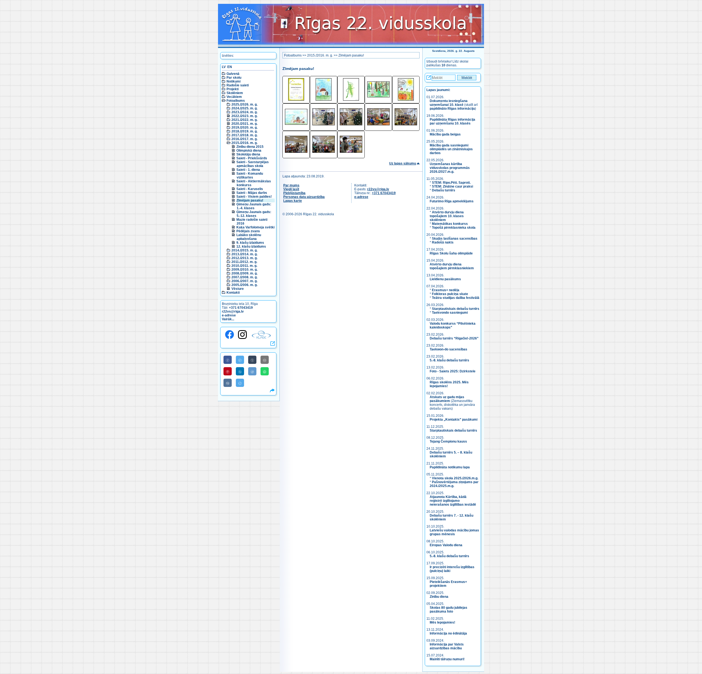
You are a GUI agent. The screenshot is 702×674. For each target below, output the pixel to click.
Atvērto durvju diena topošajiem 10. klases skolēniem (447, 216)
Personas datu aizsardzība (304, 197)
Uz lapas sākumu (402, 163)
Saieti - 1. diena (248, 170)
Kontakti (233, 292)
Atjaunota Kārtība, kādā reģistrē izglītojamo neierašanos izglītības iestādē (453, 500)
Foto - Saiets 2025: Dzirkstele (452, 371)
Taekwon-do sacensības (448, 349)
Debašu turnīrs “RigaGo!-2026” (454, 338)
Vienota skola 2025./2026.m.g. (455, 478)
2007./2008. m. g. (244, 277)
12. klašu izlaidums (251, 246)
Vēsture (237, 289)
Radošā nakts (443, 242)
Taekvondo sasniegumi (450, 313)
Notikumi (233, 81)
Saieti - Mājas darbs (251, 193)
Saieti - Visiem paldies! (254, 197)
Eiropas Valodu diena (446, 545)
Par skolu (234, 78)
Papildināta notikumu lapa (450, 467)
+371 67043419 (241, 308)
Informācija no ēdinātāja (448, 633)
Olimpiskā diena (248, 150)
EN (229, 67)
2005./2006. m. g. (244, 285)
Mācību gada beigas (446, 134)
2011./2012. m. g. (244, 262)
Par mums (291, 185)
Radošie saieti (238, 85)
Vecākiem (234, 97)
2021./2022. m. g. (244, 120)
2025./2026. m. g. (244, 104)
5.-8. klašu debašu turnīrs (450, 360)
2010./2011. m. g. (244, 266)
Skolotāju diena (248, 154)
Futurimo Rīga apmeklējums (452, 201)
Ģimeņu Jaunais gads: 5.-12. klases (253, 214)
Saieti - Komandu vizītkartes (249, 175)
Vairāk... (228, 319)
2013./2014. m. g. (244, 254)
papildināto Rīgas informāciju (452, 109)
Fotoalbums (236, 101)
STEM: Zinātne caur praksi (452, 186)
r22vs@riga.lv (233, 311)
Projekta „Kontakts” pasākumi (453, 419)
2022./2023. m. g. (244, 116)
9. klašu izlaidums (250, 243)
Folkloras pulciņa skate (450, 294)
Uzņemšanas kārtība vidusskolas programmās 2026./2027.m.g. (450, 168)
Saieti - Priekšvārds (251, 158)
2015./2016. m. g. (244, 143)
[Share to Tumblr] (252, 360)
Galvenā (233, 74)
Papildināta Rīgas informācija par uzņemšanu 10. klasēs (452, 121)
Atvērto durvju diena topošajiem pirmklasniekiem (452, 266)
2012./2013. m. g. (244, 258)
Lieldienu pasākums (445, 279)
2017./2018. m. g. (244, 135)
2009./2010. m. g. (244, 269)
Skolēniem (235, 93)
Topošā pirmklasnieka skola (453, 228)
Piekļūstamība (294, 193)
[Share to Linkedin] (240, 371)
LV (224, 67)
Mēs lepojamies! (442, 622)
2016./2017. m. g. (244, 139)
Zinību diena (439, 597)
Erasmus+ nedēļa (445, 290)
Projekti (233, 89)
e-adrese (229, 315)
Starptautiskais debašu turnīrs (455, 309)
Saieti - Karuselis (249, 189)
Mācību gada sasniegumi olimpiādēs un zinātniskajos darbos (451, 149)
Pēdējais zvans (248, 231)
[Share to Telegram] (240, 383)
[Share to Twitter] (240, 360)
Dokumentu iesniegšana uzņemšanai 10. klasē (449, 103)
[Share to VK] (227, 383)
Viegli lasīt (291, 189)
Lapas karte (292, 201)
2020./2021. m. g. (244, 124)
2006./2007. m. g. (244, 281)
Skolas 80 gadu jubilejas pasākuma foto (448, 609)
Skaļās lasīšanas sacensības (454, 238)
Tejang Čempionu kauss (448, 441)
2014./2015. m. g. (244, 250)
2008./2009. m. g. (244, 273)
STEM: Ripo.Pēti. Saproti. (451, 183)
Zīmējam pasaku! (249, 200)
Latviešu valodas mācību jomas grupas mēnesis (454, 532)
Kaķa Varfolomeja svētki (255, 227)
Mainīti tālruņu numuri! (447, 659)
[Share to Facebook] (227, 360)
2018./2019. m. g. (244, 131)
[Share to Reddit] (252, 371)
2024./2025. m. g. (244, 108)
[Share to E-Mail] (265, 360)
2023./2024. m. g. (244, 112)
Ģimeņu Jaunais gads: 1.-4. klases (253, 206)
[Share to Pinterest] (227, 371)
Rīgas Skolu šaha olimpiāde (451, 253)
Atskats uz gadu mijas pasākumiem (447, 399)
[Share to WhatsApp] (265, 371)
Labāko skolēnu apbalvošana (248, 237)
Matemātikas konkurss (450, 224)
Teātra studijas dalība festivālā (455, 298)
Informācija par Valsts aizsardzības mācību (447, 646)
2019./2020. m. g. (244, 127)
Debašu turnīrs (443, 190)
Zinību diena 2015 (250, 147)
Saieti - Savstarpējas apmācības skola (252, 164)
